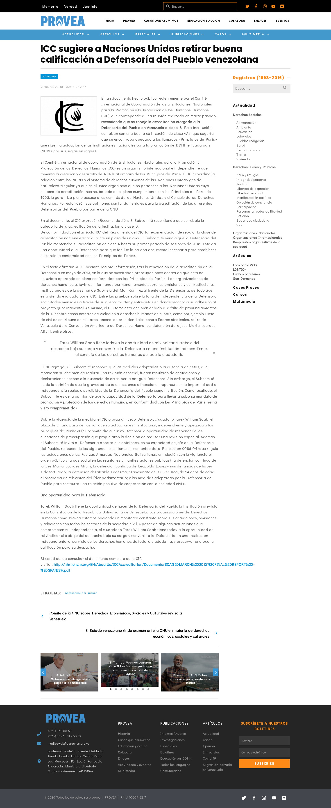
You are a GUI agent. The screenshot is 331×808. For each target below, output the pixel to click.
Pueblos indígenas (250, 140)
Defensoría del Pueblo (81, 593)
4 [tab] (127, 689)
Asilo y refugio (247, 174)
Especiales (145, 34)
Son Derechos (244, 278)
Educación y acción (203, 20)
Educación (244, 131)
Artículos (110, 34)
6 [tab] (137, 689)
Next (215, 672)
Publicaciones (185, 34)
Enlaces (260, 20)
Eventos (282, 20)
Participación (246, 206)
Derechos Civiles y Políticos (254, 167)
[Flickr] (282, 6)
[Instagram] (265, 6)
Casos (220, 34)
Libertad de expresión (253, 188)
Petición (242, 215)
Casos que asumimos (161, 20)
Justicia (90, 6)
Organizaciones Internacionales (257, 237)
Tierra (241, 154)
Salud (240, 145)
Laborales (244, 136)
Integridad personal (251, 179)
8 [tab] (148, 689)
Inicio (109, 20)
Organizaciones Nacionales (254, 233)
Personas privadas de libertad (259, 211)
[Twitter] (247, 6)
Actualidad (73, 34)
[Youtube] (273, 6)
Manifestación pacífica (253, 197)
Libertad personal (249, 193)
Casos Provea (246, 287)
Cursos (240, 294)
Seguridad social (249, 150)
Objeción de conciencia (254, 202)
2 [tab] (116, 689)
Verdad (70, 6)
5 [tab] (132, 689)
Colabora (237, 20)
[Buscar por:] (261, 88)
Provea (129, 20)
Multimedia (253, 34)
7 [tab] (143, 689)
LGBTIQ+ (239, 269)
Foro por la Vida (245, 265)
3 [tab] (121, 689)
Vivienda (243, 159)
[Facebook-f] (256, 6)
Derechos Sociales (247, 114)
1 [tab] (110, 689)
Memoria (50, 6)
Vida (239, 225)
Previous (43, 672)
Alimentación (246, 122)
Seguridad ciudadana (252, 220)
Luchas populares (246, 274)
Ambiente (243, 127)
